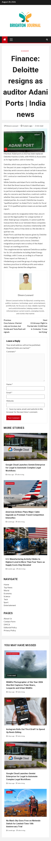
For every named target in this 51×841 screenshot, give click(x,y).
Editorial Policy (10, 627)
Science (7, 596)
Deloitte (7, 156)
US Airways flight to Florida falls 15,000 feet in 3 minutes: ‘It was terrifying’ (37, 326)
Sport (6, 602)
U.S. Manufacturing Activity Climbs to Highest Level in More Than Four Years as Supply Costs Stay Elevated (25, 562)
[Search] (47, 39)
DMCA (7, 624)
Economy (25, 51)
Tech (6, 599)
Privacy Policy (10, 630)
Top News (8, 587)
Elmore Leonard (12, 126)
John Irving (20, 474)
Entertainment (10, 605)
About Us (8, 618)
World (6, 590)
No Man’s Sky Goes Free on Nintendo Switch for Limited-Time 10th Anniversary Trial (23, 823)
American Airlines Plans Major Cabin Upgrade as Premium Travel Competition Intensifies (25, 515)
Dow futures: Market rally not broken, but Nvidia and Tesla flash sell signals (14, 326)
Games (9, 792)
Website (10, 401)
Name (9, 384)
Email (9, 392)
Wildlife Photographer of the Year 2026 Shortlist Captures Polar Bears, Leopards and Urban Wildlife (24, 685)
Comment (11, 351)
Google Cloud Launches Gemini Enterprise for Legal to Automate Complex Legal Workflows (25, 468)
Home (6, 584)
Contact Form (9, 621)
